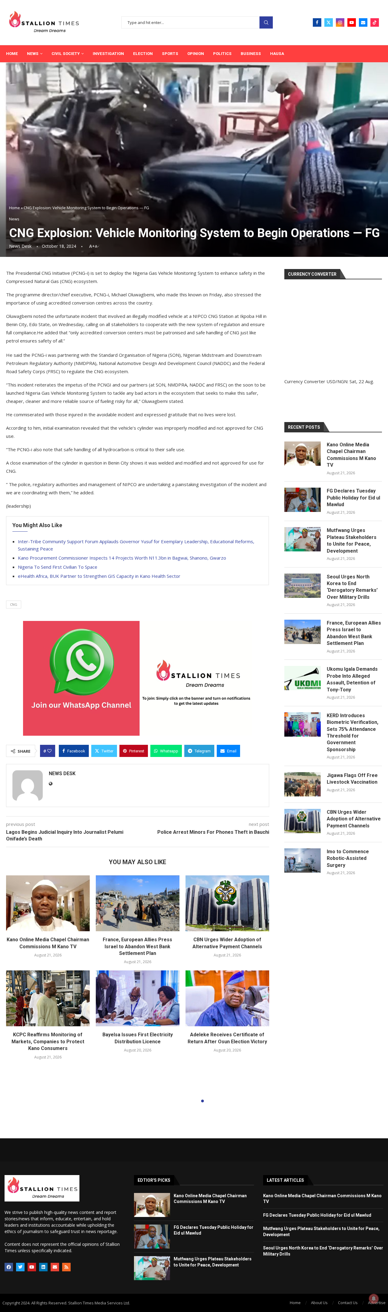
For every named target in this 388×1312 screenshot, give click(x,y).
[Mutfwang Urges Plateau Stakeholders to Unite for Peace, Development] (302, 539)
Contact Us (348, 1302)
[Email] (363, 22)
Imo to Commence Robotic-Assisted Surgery (348, 858)
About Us (319, 1302)
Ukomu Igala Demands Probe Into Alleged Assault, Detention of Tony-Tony (352, 679)
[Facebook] (317, 22)
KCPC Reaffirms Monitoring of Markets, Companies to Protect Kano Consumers (48, 1041)
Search (266, 22)
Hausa (277, 53)
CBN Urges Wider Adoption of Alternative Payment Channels (354, 819)
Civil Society (66, 53)
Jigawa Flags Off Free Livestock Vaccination (352, 778)
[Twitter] (328, 22)
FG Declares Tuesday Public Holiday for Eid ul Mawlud (353, 497)
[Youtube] (351, 22)
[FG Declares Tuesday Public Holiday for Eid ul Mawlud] (302, 500)
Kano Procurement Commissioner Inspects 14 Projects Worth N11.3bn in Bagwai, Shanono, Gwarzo (122, 558)
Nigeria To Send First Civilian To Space (57, 567)
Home (12, 53)
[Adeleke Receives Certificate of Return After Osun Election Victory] (227, 998)
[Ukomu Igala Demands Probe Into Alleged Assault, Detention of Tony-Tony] (302, 678)
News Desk (20, 246)
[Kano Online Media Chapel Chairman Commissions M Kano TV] (48, 903)
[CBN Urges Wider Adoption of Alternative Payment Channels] (227, 903)
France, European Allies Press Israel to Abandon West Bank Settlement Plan (137, 946)
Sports (170, 53)
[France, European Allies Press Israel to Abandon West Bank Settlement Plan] (137, 903)
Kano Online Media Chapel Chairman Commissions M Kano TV (351, 455)
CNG (13, 604)
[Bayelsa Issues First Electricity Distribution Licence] (137, 998)
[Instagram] (340, 22)
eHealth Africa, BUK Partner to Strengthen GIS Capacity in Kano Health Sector (99, 576)
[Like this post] (49, 751)
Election (143, 53)
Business (251, 53)
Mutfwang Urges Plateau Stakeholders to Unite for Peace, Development (351, 540)
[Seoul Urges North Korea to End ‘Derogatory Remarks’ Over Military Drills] (302, 586)
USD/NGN (336, 381)
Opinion (195, 53)
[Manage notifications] (374, 1298)
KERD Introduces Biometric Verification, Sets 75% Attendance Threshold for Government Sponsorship (352, 732)
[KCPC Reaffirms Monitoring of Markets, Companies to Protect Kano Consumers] (48, 998)
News (32, 53)
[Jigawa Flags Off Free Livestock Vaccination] (302, 784)
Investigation (108, 53)
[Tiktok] (374, 22)
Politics (222, 53)
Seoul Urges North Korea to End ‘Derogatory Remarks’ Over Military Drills (352, 587)
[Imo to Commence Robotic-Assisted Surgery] (302, 860)
